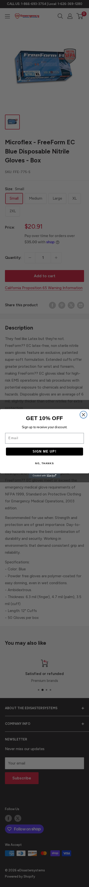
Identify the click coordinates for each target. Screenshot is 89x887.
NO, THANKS (44, 463)
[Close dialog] (83, 414)
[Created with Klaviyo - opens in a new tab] (44, 475)
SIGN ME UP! (45, 451)
